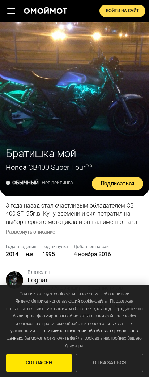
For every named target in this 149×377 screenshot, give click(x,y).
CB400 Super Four (57, 167)
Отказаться (110, 362)
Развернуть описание (30, 232)
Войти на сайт (122, 11)
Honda (16, 167)
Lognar (37, 280)
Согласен (39, 362)
